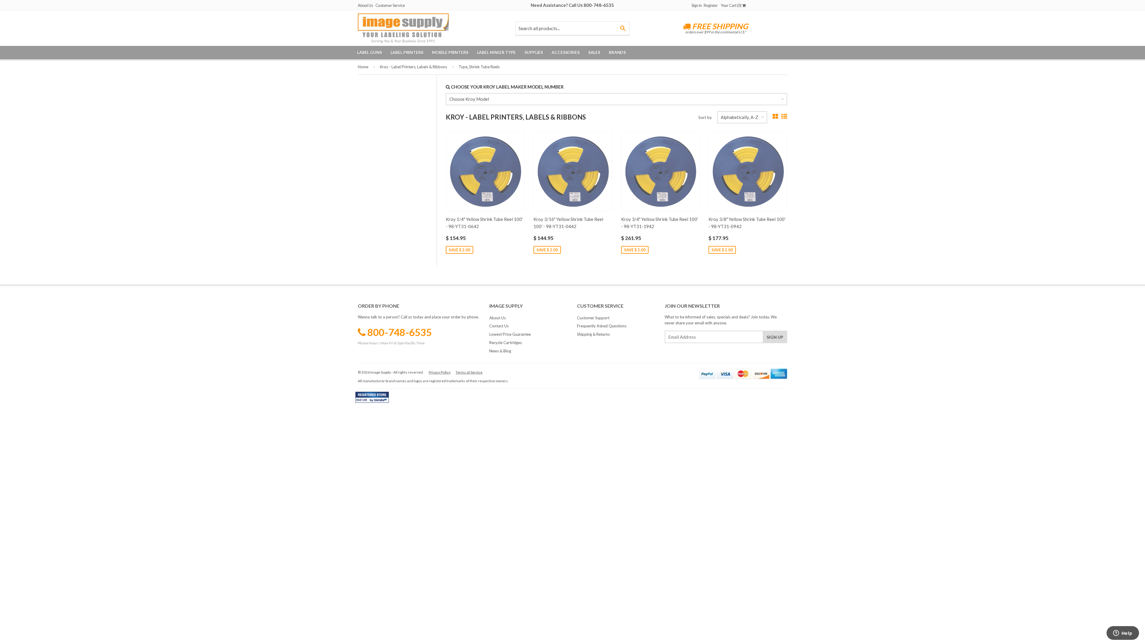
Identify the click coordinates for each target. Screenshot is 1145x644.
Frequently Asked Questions (601, 325)
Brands (617, 52)
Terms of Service (469, 372)
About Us (365, 5)
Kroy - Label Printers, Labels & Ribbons (413, 66)
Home (363, 66)
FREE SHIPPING (719, 26)
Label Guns (369, 52)
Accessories (565, 52)
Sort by (705, 117)
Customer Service (390, 5)
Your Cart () (731, 5)
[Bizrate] (381, 401)
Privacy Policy (440, 372)
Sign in (696, 5)
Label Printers (407, 52)
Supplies (533, 52)
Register (711, 5)
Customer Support (593, 317)
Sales (594, 52)
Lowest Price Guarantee (510, 334)
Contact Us (499, 325)
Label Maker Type (496, 52)
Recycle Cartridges (505, 342)
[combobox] (572, 28)
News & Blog (500, 351)
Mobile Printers (450, 52)
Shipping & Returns (593, 334)
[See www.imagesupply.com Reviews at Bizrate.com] (372, 397)
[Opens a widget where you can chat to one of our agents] (1122, 633)
